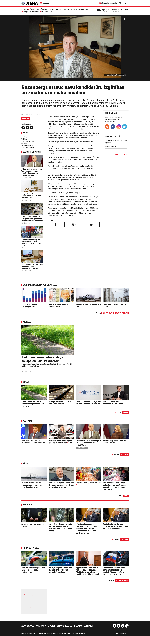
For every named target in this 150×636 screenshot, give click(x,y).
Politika (25, 118)
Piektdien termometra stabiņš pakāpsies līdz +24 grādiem (42, 359)
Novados (28, 504)
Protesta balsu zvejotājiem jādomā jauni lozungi (61, 442)
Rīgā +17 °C (106, 10)
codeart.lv (82, 633)
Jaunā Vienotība (27, 145)
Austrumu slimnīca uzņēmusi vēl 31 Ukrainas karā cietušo (88, 402)
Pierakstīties (121, 155)
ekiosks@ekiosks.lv (122, 633)
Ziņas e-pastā (64, 626)
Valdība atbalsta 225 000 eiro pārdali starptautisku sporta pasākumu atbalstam (32, 219)
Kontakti (88, 626)
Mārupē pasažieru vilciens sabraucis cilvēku (60, 402)
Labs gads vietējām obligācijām (29, 305)
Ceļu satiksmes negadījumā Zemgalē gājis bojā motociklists (33, 570)
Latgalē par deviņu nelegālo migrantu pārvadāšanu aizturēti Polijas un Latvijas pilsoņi (60, 527)
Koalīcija (24, 137)
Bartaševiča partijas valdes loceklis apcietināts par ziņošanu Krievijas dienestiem (114, 571)
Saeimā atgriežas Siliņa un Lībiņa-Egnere (114, 442)
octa (41, 599)
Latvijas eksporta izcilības (31, 12)
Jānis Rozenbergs (28, 147)
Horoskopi (40, 626)
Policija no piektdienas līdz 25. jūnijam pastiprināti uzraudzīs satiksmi (60, 570)
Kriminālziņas (31, 548)
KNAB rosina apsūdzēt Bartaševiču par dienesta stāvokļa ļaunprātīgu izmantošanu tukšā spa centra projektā (86, 528)
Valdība (24, 139)
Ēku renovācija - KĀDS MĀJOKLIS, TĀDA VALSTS (45, 9)
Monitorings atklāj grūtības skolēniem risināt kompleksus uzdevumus (32, 266)
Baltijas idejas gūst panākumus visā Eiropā (113, 402)
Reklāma (77, 626)
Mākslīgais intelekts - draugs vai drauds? (75, 9)
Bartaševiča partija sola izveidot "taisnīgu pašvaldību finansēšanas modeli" (115, 526)
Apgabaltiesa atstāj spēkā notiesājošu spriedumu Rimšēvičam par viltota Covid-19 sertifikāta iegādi (87, 571)
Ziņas (26, 382)
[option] (75, 48)
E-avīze (51, 626)
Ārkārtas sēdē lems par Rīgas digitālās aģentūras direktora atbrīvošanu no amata (61, 485)
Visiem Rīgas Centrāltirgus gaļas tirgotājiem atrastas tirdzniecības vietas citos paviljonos (114, 486)
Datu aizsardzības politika (61, 633)
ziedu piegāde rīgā (28, 595)
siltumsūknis (39, 609)
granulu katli (27, 607)
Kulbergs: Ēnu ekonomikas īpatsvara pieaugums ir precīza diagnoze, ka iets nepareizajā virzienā (31, 172)
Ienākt (126, 3)
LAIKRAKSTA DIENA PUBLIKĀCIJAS (40, 285)
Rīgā (25, 463)
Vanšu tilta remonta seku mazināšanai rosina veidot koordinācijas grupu (32, 485)
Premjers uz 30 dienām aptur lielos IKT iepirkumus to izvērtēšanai (88, 443)
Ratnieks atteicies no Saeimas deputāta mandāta (33, 442)
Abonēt (113, 3)
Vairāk (98, 313)
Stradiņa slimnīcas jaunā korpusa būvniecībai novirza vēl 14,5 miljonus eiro (31, 243)
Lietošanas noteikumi (45, 633)
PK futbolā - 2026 (47, 12)
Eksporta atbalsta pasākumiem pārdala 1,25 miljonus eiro (31, 196)
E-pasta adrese (110, 146)
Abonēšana (27, 626)
